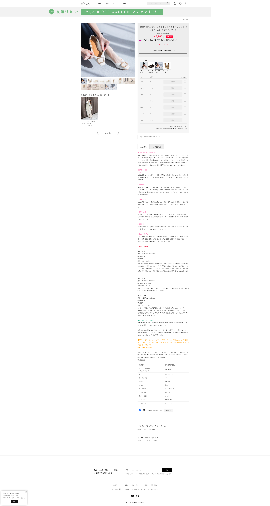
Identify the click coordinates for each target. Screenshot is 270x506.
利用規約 (145, 474)
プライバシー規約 (155, 474)
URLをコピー (168, 410)
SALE (115, 3)
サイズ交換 (144, 485)
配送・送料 (135, 485)
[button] (132, 49)
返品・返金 (154, 485)
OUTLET (123, 3)
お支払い (126, 485)
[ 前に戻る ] (186, 19)
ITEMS (107, 3)
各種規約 (126, 489)
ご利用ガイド (117, 485)
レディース (168, 403)
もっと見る (108, 133)
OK (14, 501)
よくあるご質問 (116, 489)
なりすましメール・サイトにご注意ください (145, 489)
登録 (167, 470)
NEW (99, 3)
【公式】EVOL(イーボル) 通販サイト (85, 3)
